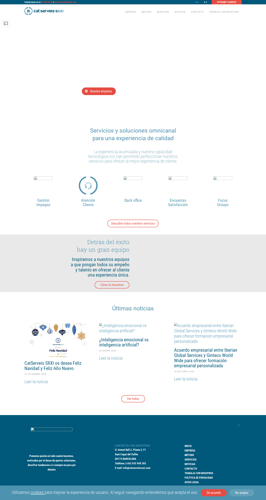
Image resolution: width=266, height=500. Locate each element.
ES (205, 2)
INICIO (188, 446)
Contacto (197, 12)
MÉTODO (189, 455)
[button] (239, 425)
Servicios (163, 12)
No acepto (241, 493)
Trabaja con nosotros (224, 12)
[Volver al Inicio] (43, 11)
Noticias (179, 12)
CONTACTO (191, 468)
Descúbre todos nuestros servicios (133, 223)
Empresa (130, 12)
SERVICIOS (191, 459)
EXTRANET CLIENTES (226, 2)
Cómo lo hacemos (112, 285)
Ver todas (133, 399)
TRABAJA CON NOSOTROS (199, 473)
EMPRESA (190, 450)
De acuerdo (214, 493)
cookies (38, 492)
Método (146, 12)
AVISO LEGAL (192, 482)
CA (197, 2)
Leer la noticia (36, 381)
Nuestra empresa (101, 91)
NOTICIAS (190, 464)
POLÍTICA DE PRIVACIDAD (199, 477)
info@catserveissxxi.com (65, 2)
